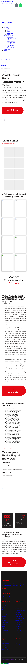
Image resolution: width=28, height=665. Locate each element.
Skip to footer (11, 1)
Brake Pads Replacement (8, 465)
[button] (14, 462)
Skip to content (4, 1)
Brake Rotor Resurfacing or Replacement (12, 469)
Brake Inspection (6, 462)
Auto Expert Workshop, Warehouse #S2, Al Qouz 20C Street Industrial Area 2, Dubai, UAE (13, 584)
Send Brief (3, 65)
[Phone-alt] (16, 5)
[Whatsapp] (20, 5)
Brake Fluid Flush (6, 472)
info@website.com (5, 59)
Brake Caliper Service (7, 475)
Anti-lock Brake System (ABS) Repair (11, 479)
